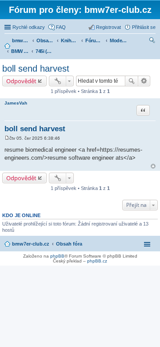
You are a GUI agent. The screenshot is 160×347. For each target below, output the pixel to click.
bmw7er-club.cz (30, 243)
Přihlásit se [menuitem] (144, 27)
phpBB (57, 256)
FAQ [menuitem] (61, 27)
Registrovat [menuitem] (108, 27)
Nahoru (153, 166)
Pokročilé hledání (144, 81)
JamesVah (15, 103)
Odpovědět (21, 81)
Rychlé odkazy (28, 27)
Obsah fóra (69, 243)
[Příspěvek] (6, 138)
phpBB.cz (97, 260)
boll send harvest (35, 68)
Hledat (131, 81)
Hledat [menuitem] (152, 41)
